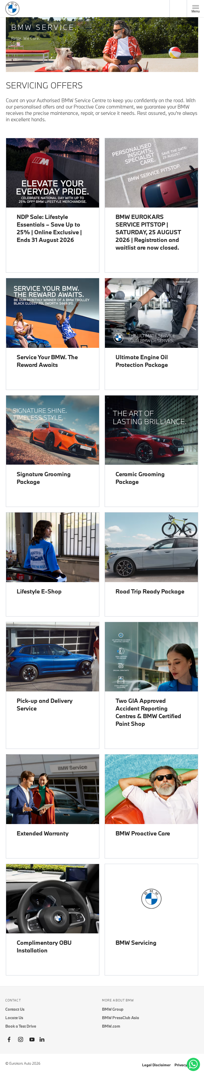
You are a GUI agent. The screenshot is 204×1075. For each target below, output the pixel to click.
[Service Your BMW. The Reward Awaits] (52, 313)
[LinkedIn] (42, 1039)
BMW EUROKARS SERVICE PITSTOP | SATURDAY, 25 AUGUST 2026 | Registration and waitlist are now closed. (148, 232)
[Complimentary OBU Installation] (52, 899)
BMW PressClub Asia (120, 1017)
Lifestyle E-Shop (39, 591)
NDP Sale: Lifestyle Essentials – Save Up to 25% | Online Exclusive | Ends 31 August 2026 (49, 228)
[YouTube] (32, 1039)
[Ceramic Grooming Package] (151, 430)
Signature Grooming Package (44, 477)
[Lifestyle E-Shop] (52, 547)
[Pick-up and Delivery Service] (52, 657)
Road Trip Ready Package (150, 591)
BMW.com (111, 1026)
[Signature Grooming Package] (52, 430)
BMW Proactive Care (143, 833)
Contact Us (14, 1009)
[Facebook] (9, 1039)
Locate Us (14, 1017)
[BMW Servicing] (151, 899)
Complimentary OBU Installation (44, 946)
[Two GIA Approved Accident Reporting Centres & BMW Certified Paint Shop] (151, 657)
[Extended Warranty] (52, 789)
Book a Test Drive (20, 1026)
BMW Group (113, 1009)
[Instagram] (20, 1039)
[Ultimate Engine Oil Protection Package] (151, 313)
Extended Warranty (43, 833)
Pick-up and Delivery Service (45, 704)
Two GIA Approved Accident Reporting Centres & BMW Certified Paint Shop (148, 712)
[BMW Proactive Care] (151, 789)
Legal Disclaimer (156, 1065)
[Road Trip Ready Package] (151, 547)
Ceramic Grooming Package (140, 477)
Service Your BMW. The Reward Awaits (47, 360)
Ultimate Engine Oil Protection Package (142, 360)
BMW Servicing (136, 942)
